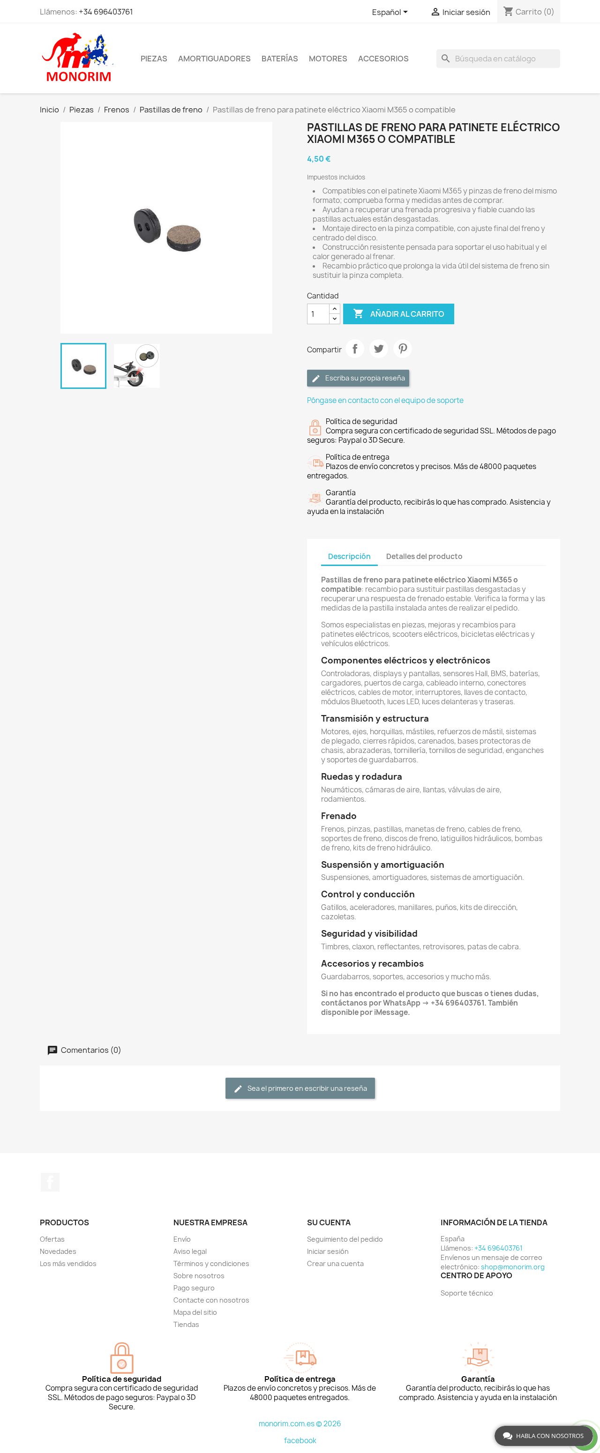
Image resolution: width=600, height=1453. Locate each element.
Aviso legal (190, 1251)
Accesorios (383, 58)
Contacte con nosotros (211, 1300)
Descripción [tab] (349, 556)
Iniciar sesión (328, 1251)
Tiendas (186, 1324)
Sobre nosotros (199, 1275)
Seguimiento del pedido (345, 1239)
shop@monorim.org (513, 1266)
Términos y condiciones (211, 1263)
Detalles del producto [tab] (424, 556)
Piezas (154, 58)
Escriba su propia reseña (364, 377)
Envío (182, 1239)
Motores (328, 58)
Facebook (50, 1182)
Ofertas (52, 1239)
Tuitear (378, 348)
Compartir (354, 348)
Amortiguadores (214, 58)
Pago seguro (194, 1287)
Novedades (58, 1251)
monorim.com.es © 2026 (300, 1424)
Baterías (280, 58)
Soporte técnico (467, 1293)
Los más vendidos (68, 1263)
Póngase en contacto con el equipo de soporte (385, 400)
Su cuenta (329, 1222)
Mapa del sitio (195, 1312)
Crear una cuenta (335, 1263)
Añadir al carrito (398, 313)
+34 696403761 (106, 12)
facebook (300, 1441)
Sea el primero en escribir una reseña (306, 1088)
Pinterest (402, 348)
